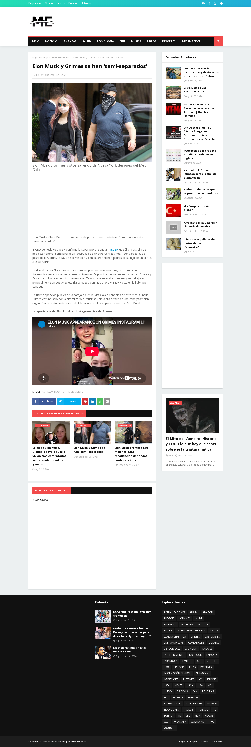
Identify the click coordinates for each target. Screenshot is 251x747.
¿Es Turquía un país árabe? (196, 208)
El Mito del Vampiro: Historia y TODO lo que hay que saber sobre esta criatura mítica (191, 443)
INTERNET (188, 679)
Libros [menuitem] (151, 41)
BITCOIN (203, 624)
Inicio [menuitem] (35, 41)
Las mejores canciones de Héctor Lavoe (129, 649)
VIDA (197, 715)
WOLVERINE (197, 721)
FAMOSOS (211, 655)
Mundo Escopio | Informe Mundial (67, 741)
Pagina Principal (188, 741)
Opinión (49, 3)
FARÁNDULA (170, 661)
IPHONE (211, 679)
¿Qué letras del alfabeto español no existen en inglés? (200, 154)
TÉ (179, 715)
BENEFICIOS (170, 624)
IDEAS (192, 667)
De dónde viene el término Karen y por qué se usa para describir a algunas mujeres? (132, 632)
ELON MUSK (53, 391)
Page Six (113, 249)
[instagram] (215, 3)
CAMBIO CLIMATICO (175, 636)
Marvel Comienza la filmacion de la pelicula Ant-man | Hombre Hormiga (199, 110)
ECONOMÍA (191, 648)
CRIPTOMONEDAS (173, 642)
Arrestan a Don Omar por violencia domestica (200, 224)
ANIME (198, 618)
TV (214, 709)
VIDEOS (209, 715)
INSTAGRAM (202, 673)
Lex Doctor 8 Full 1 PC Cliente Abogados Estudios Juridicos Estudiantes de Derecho (200, 133)
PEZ (166, 697)
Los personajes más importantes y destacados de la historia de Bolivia (201, 72)
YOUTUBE (169, 728)
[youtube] (203, 3)
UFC (188, 715)
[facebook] (209, 3)
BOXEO (168, 630)
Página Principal (41, 57)
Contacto (217, 741)
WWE (211, 721)
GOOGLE (212, 661)
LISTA (167, 685)
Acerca (204, 741)
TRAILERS (188, 709)
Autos (61, 3)
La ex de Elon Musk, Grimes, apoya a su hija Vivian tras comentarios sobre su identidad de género (49, 456)
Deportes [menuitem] (169, 41)
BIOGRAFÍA (187, 624)
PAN (195, 691)
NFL (210, 685)
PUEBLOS (193, 697)
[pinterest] (221, 3)
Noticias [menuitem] (51, 41)
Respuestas (34, 3)
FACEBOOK (195, 655)
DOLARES (214, 642)
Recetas (72, 3)
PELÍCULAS (208, 691)
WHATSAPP (180, 721)
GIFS (199, 661)
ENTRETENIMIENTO (62, 57)
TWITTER (168, 715)
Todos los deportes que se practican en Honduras (201, 191)
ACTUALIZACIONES (174, 612)
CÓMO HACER (196, 642)
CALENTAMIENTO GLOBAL (191, 630)
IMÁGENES (206, 667)
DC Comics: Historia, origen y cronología (132, 613)
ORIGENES (182, 691)
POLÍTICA (178, 697)
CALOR (214, 630)
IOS (200, 679)
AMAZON (208, 612)
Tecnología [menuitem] (105, 41)
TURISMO (203, 709)
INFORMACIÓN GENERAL (177, 673)
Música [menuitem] (136, 41)
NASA (190, 685)
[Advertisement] (151, 21)
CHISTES (195, 636)
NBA (200, 685)
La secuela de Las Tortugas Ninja (195, 89)
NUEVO (168, 691)
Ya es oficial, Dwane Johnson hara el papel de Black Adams (200, 173)
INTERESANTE (171, 679)
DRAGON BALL (172, 648)
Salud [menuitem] (86, 41)
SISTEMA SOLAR (172, 703)
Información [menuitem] (190, 41)
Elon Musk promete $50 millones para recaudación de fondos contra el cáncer (131, 454)
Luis (37, 75)
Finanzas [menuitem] (70, 41)
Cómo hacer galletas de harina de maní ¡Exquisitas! (199, 243)
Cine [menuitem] (122, 41)
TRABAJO (212, 703)
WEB (166, 721)
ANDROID (169, 618)
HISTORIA (179, 667)
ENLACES (207, 648)
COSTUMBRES (212, 636)
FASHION (187, 661)
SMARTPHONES (194, 703)
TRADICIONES (171, 709)
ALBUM (194, 612)
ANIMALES (184, 618)
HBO (166, 667)
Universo (86, 3)
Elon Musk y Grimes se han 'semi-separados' (89, 450)
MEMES (178, 685)
